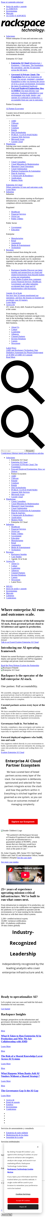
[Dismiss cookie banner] (38, 1147)
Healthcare (15, 212)
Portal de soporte (13, 1102)
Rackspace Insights (27, 273)
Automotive (16, 243)
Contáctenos (6, 453)
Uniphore (15, 128)
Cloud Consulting (18, 162)
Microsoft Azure (17, 139)
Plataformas (11, 144)
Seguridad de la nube (14, 1137)
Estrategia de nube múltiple (17, 1133)
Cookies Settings (23, 1194)
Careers (14, 341)
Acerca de (10, 1100)
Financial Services (18, 214)
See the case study (24, 858)
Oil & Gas (15, 216)
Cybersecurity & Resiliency (22, 176)
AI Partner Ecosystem (15, 109)
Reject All (23, 1207)
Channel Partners (18, 336)
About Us (15, 327)
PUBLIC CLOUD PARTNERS (24, 135)
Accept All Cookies (23, 1200)
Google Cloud (17, 142)
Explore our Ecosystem (23, 821)
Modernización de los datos (17, 1135)
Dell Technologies (18, 132)
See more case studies (10, 862)
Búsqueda (30, 451)
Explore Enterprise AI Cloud (27, 642)
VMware (15, 123)
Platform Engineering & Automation (26, 171)
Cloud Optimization (19, 169)
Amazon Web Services (20, 137)
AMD (13, 121)
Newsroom (15, 343)
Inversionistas (11, 1107)
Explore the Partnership (29, 665)
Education (15, 230)
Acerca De (10, 305)
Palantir (14, 125)
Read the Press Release (10, 665)
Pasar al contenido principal (12, 2)
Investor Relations (18, 339)
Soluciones (10, 36)
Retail (13, 241)
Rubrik (14, 130)
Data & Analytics (18, 173)
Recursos (10, 250)
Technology (16, 247)
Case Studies (26, 284)
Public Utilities (17, 219)
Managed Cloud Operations (22, 166)
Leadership (15, 332)
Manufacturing (17, 238)
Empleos (9, 1104)
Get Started (5, 1009)
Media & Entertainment (20, 245)
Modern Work (17, 180)
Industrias (10, 192)
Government (16, 227)
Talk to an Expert (8, 642)
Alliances (15, 334)
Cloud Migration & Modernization (25, 164)
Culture (14, 329)
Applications (16, 178)
